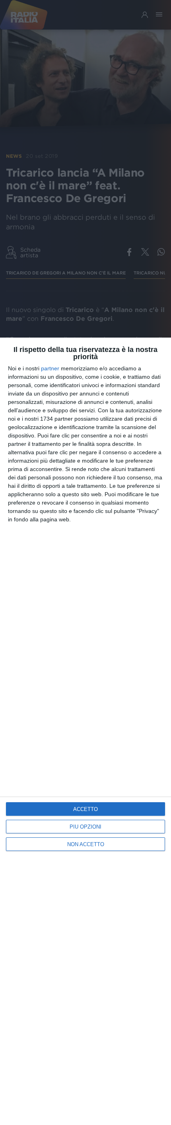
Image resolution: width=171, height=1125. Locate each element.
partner (50, 368)
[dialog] (85, 731)
